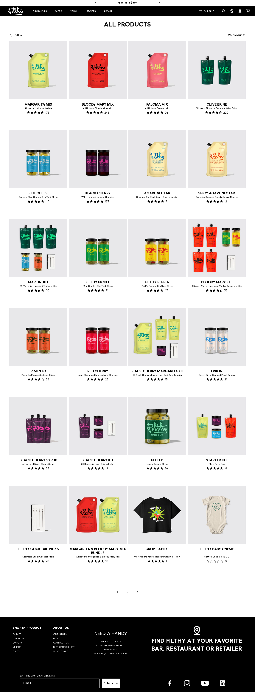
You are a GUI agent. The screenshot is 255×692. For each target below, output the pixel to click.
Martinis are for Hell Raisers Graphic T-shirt (157, 557)
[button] (41, 11)
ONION (216, 371)
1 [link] (117, 592)
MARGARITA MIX (38, 104)
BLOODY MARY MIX (98, 104)
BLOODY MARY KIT (216, 282)
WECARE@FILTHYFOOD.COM (111, 653)
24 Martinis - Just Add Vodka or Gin (38, 286)
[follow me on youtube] (205, 683)
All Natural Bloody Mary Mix (97, 108)
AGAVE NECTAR (157, 193)
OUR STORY (60, 634)
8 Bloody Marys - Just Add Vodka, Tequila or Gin (217, 286)
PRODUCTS (40, 11)
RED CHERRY (97, 371)
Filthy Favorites (217, 464)
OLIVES (17, 634)
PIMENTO (38, 371)
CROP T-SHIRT (157, 549)
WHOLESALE (60, 651)
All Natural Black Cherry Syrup (38, 464)
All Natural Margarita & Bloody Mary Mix (97, 557)
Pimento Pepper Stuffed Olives (38, 375)
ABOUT (108, 11)
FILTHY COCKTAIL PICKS (38, 549)
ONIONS (18, 643)
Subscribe (111, 683)
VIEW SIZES (38, 122)
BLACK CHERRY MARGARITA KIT (157, 371)
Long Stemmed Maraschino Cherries (97, 375)
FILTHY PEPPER (157, 282)
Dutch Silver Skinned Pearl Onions (217, 375)
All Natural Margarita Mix (38, 108)
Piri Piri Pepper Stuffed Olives (157, 286)
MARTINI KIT (38, 282)
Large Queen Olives (157, 464)
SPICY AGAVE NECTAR (216, 193)
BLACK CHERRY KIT (98, 460)
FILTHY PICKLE (98, 282)
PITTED (157, 460)
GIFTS (16, 651)
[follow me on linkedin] (222, 683)
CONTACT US (61, 643)
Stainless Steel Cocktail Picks (38, 557)
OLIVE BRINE (216, 104)
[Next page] (137, 592)
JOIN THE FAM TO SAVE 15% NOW (37, 676)
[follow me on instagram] (187, 684)
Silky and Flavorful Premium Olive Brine (216, 108)
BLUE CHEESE (38, 193)
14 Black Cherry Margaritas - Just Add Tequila (157, 375)
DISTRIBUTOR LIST (64, 647)
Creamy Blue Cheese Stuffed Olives (38, 197)
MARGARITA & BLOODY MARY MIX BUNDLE (97, 551)
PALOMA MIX (157, 104)
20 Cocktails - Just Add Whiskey (98, 464)
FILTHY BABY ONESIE (217, 549)
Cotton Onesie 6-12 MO (216, 557)
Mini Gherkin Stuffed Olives (98, 286)
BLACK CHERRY (98, 193)
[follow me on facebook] (170, 684)
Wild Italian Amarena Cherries (97, 197)
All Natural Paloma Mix (157, 108)
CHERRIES (18, 638)
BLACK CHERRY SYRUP (38, 460)
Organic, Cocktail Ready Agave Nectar (157, 197)
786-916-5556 (110, 649)
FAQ (55, 638)
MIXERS (17, 647)
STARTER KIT (216, 460)
